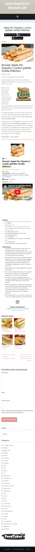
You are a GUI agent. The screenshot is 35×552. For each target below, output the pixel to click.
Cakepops (6, 458)
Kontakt (28, 549)
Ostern (5, 496)
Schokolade (7, 503)
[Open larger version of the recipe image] (17, 150)
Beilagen (6, 453)
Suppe (5, 518)
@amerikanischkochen (17, 308)
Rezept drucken (18, 38)
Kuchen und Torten (9, 486)
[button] (3, 169)
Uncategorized (7, 521)
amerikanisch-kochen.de (17, 5)
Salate (5, 501)
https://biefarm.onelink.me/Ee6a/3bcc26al (17, 139)
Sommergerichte (8, 511)
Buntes (5, 455)
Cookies (6, 460)
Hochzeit (6, 481)
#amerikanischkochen (17, 310)
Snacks (5, 508)
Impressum (7, 549)
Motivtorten (7, 488)
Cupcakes (6, 463)
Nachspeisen (7, 491)
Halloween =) (7, 476)
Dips (5, 465)
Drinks (5, 470)
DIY (5, 468)
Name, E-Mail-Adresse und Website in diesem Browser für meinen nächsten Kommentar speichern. (17, 411)
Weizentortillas (10, 225)
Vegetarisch (7, 526)
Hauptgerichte (7, 478)
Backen (6, 448)
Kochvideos (7, 483)
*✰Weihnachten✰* (9, 445)
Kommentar (5, 372)
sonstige (6, 513)
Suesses (6, 516)
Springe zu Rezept (11, 34)
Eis (4, 473)
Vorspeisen (6, 529)
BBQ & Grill (7, 450)
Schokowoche (7, 506)
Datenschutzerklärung (18, 549)
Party (5, 498)
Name (3, 392)
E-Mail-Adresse (5, 400)
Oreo (5, 493)
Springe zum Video (25, 34)
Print (5, 158)
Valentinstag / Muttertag (10, 524)
